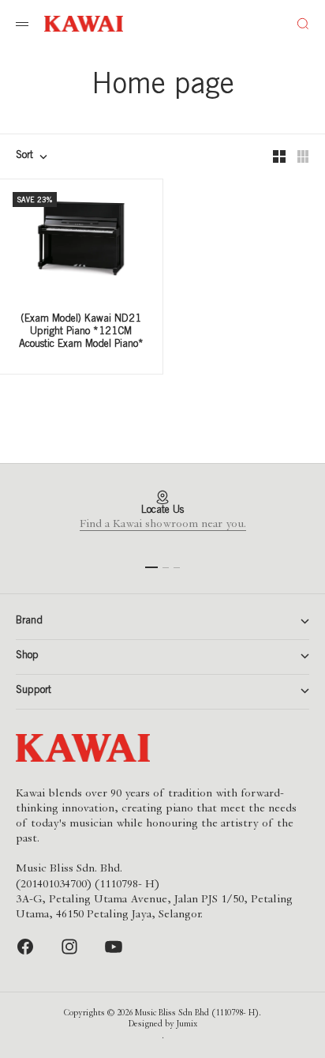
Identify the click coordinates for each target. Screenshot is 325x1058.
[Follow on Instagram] (69, 946)
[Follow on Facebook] (25, 946)
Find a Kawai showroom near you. (163, 524)
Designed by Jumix (163, 1025)
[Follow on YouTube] (113, 946)
